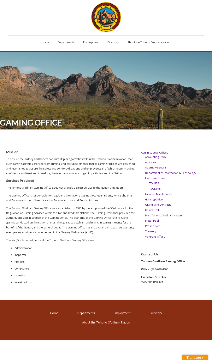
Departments (86, 313)
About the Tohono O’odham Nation (106, 322)
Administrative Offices (154, 152)
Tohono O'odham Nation (106, 17)
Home (54, 313)
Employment (122, 313)
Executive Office (155, 178)
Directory (155, 313)
